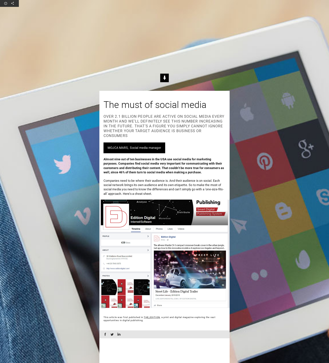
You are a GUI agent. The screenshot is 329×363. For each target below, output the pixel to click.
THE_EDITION (152, 317)
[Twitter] (111, 334)
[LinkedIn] (118, 334)
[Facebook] (104, 334)
